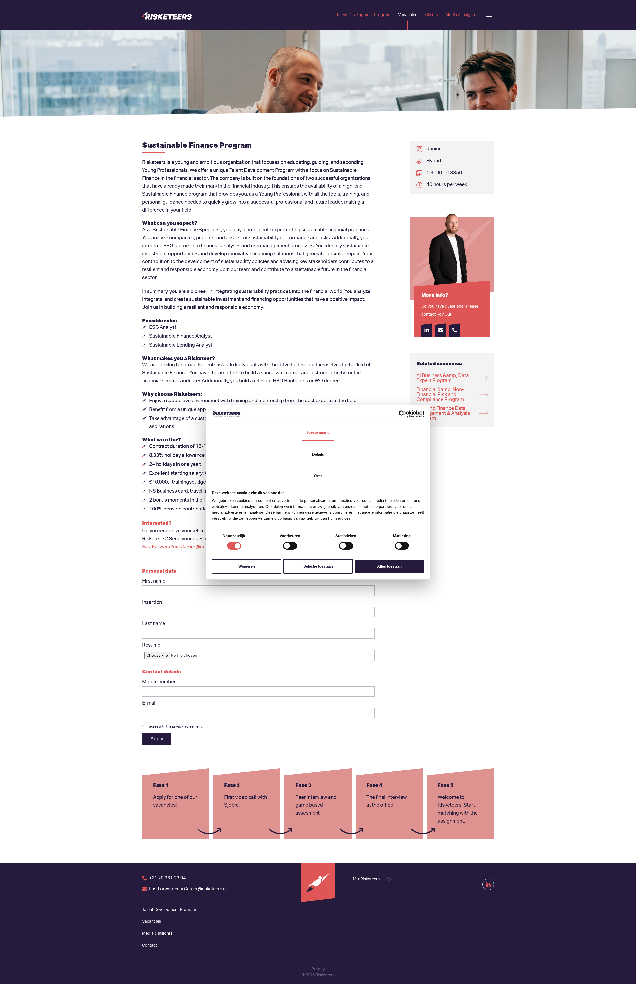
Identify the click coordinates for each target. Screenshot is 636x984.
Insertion (152, 602)
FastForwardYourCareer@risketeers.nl (184, 546)
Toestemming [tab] (318, 432)
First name (153, 581)
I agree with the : (175, 726)
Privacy (318, 969)
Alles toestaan (389, 566)
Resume (151, 645)
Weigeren (246, 566)
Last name (153, 623)
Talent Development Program (363, 15)
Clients (431, 15)
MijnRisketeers (366, 879)
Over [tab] (318, 476)
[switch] (290, 546)
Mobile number (159, 681)
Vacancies (407, 15)
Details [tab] (318, 454)
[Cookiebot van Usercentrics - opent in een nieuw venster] (402, 414)
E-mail (149, 703)
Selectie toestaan (318, 566)
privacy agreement (187, 726)
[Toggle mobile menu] (489, 15)
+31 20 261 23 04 (167, 878)
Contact (149, 945)
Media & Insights (461, 15)
